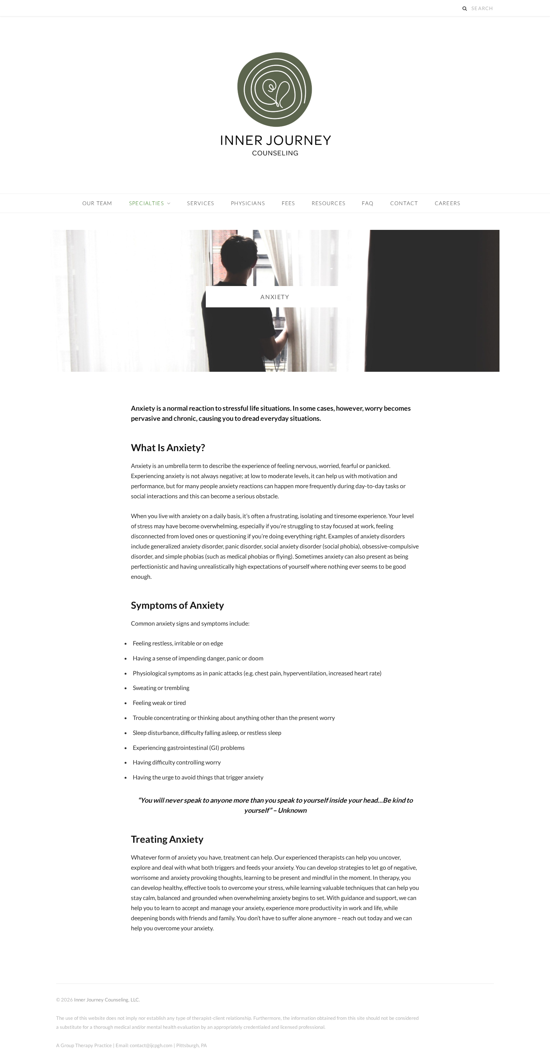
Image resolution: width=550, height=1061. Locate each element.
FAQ (367, 203)
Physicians (248, 203)
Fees (288, 203)
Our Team (97, 203)
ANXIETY (274, 296)
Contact (404, 203)
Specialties (146, 203)
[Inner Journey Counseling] (275, 105)
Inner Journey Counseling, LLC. (107, 1000)
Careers (448, 203)
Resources (328, 203)
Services (200, 203)
